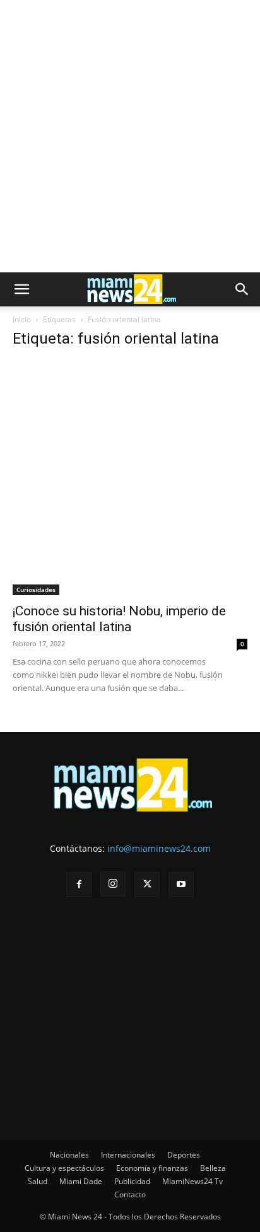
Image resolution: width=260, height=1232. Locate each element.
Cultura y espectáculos (64, 1168)
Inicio (22, 319)
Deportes (183, 1154)
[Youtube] (181, 884)
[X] (147, 884)
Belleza (213, 1168)
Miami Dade (80, 1181)
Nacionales (69, 1154)
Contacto (130, 1194)
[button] (21, 289)
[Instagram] (113, 884)
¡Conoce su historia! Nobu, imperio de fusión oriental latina (119, 618)
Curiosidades (36, 589)
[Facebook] (79, 884)
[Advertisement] (130, 136)
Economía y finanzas (152, 1168)
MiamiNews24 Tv (192, 1181)
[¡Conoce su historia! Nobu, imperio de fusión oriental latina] (130, 478)
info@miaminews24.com (159, 848)
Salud (37, 1181)
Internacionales (128, 1154)
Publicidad (132, 1181)
